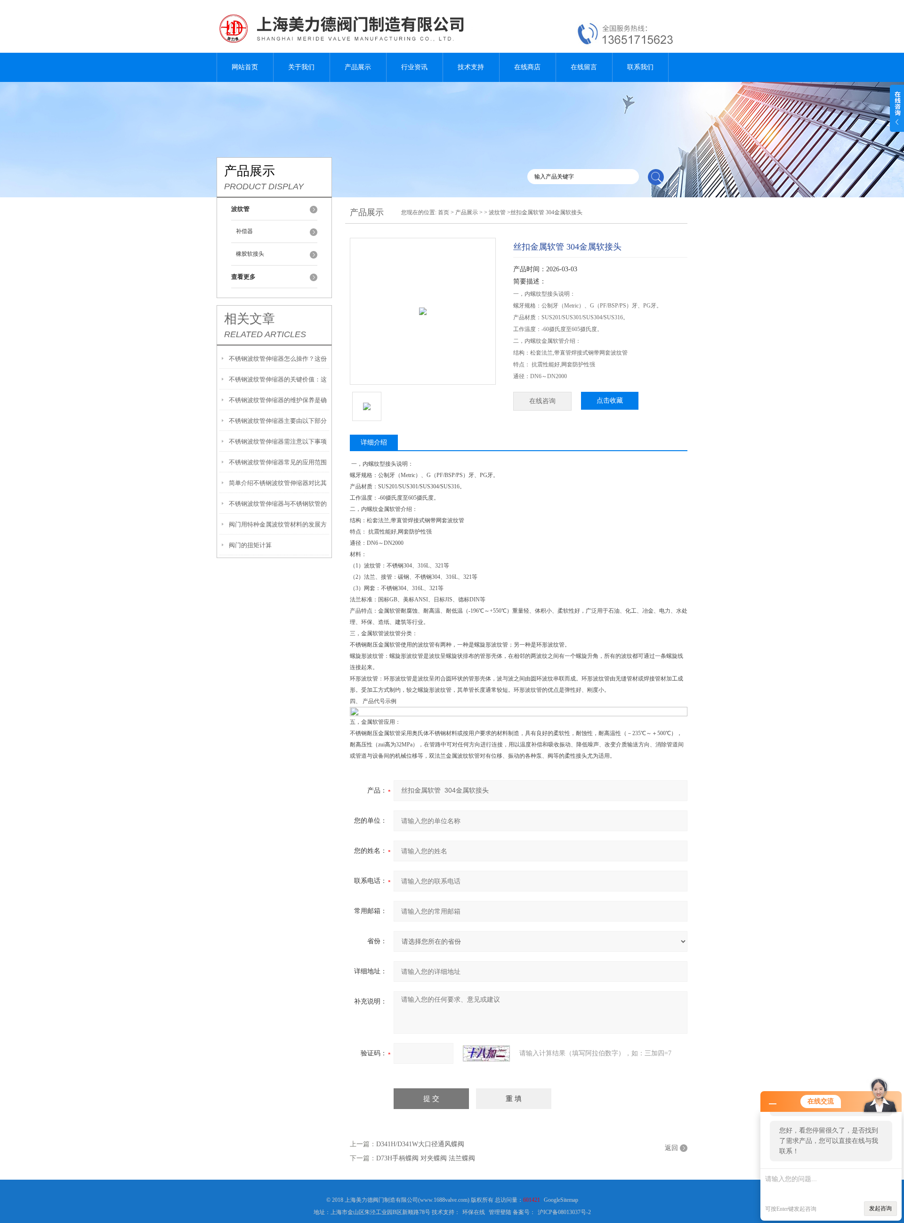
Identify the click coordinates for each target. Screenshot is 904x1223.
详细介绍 (374, 442)
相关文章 (249, 319)
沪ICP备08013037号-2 (564, 1212)
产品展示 (358, 67)
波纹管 (497, 212)
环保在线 (473, 1212)
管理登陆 (500, 1212)
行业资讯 (414, 67)
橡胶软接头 (250, 254)
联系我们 (640, 67)
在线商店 (527, 67)
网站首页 (245, 67)
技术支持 (471, 67)
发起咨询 (880, 1208)
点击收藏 (610, 400)
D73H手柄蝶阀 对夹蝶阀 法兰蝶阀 (425, 1158)
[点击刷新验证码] (486, 1053)
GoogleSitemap (561, 1200)
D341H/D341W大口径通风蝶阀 (420, 1144)
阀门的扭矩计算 (250, 545)
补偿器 (244, 231)
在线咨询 (542, 401)
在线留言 (584, 67)
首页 (443, 212)
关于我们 (301, 67)
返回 (671, 1147)
